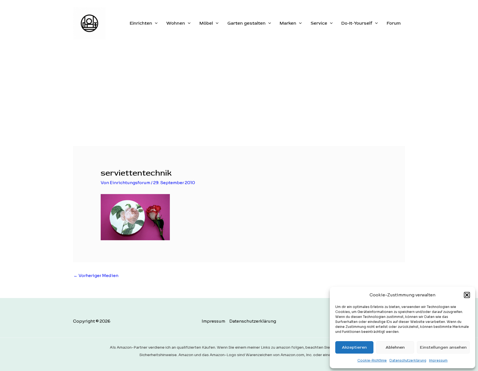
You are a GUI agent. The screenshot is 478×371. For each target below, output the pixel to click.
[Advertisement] (239, 88)
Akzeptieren (354, 347)
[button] (467, 295)
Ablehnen (395, 347)
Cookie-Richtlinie (372, 360)
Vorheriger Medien (96, 275)
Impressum (438, 360)
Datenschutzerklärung (407, 360)
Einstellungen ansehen (443, 347)
